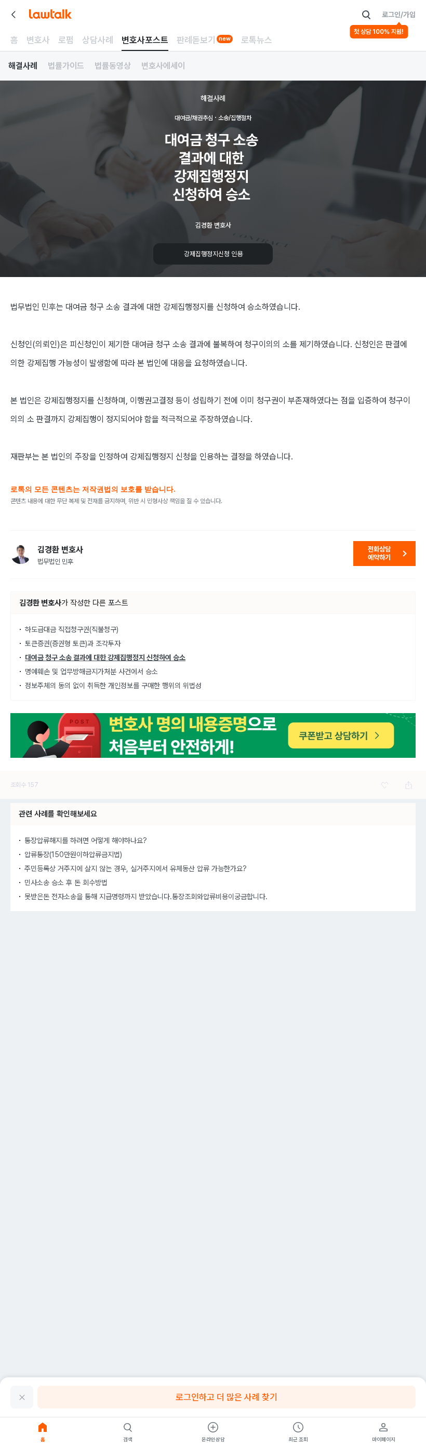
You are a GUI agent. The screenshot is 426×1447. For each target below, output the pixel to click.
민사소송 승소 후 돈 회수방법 (66, 882)
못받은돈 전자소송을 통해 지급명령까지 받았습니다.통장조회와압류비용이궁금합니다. (146, 896)
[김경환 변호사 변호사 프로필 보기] (20, 553)
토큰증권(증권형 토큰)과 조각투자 (73, 643)
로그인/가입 (399, 14)
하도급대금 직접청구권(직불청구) (71, 629)
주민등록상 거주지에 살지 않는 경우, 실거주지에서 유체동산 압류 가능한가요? (135, 868)
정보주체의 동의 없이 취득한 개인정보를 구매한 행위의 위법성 (113, 685)
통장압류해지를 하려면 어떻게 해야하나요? (85, 840)
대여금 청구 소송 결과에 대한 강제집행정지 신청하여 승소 (105, 657)
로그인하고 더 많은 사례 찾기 (226, 1397)
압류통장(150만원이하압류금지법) (73, 854)
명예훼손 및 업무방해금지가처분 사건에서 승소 (91, 671)
